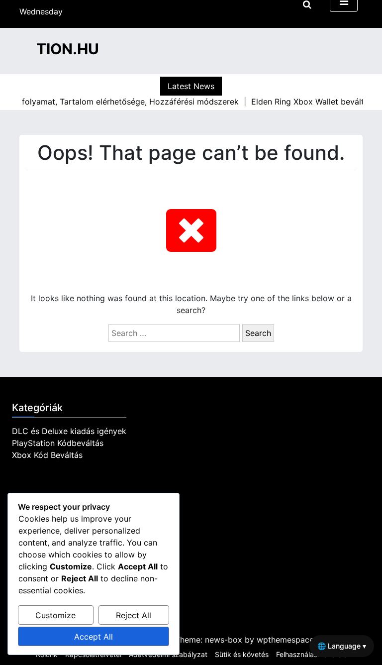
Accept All (93, 637)
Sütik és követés (242, 654)
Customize (55, 615)
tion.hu (67, 49)
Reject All (133, 615)
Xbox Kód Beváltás (47, 455)
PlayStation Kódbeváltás (57, 443)
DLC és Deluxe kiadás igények (69, 431)
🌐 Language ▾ (341, 646)
